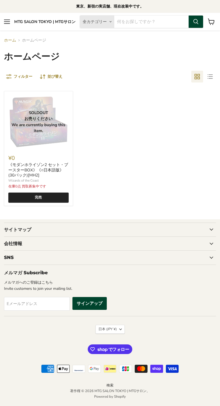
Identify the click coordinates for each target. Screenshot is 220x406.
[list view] (210, 76)
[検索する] (196, 22)
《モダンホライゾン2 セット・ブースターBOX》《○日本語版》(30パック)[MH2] (38, 170)
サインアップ (89, 303)
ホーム (10, 40)
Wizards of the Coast (23, 180)
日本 (107, 329)
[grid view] (197, 76)
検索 (110, 385)
